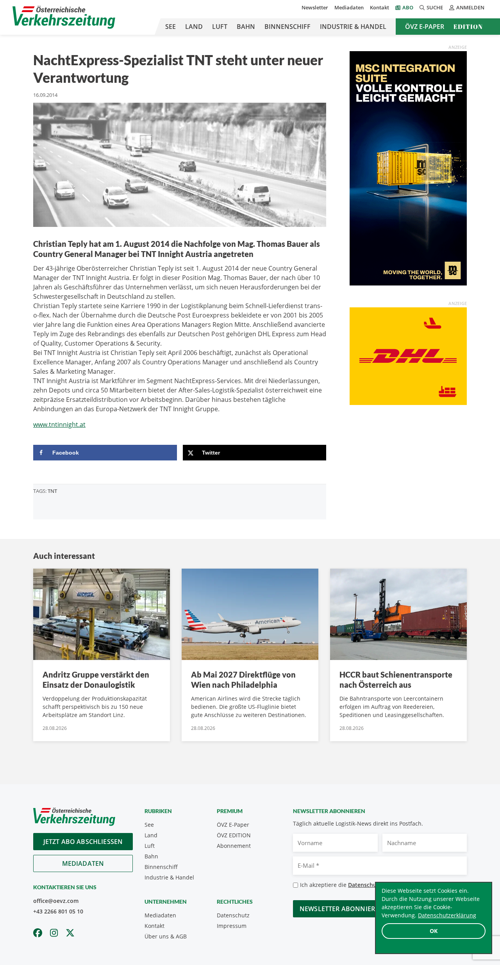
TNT (52, 490)
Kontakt (379, 7)
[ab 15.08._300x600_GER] (408, 167)
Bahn (246, 26)
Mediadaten (349, 7)
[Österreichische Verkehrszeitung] (63, 17)
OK (434, 931)
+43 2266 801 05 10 (58, 911)
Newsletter (315, 7)
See (170, 26)
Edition (468, 26)
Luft (219, 26)
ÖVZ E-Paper (424, 26)
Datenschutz (233, 915)
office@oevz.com (56, 900)
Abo (407, 7)
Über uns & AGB (166, 936)
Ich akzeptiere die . (363, 884)
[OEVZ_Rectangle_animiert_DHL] (408, 355)
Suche (435, 7)
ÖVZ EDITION (234, 835)
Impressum (231, 925)
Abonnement (234, 845)
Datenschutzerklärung (447, 915)
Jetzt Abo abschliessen (83, 841)
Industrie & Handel (353, 26)
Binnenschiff (287, 26)
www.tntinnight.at (59, 424)
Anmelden (470, 7)
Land (194, 26)
